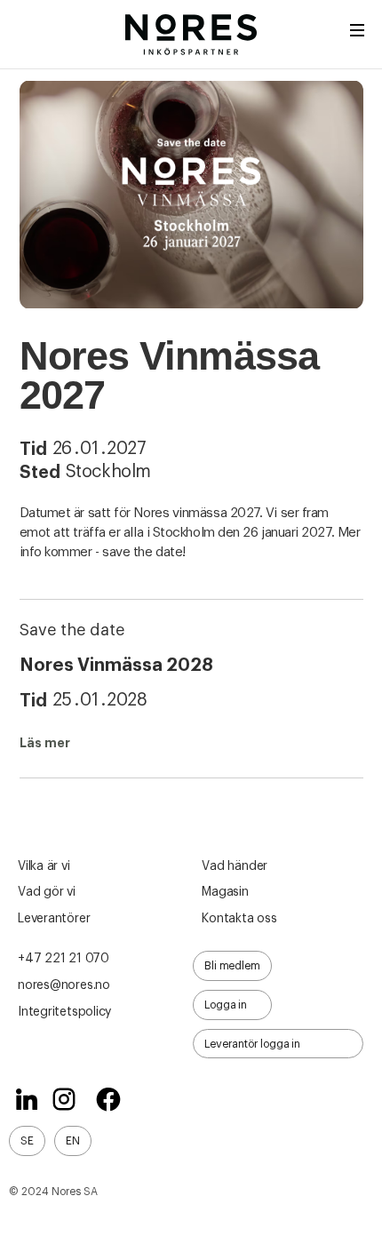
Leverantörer (54, 919)
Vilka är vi (44, 866)
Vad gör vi (47, 892)
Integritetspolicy (64, 1012)
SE (27, 1141)
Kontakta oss (239, 919)
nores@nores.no (64, 985)
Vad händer (234, 866)
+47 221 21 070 (63, 959)
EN (73, 1141)
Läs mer (45, 743)
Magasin (225, 892)
